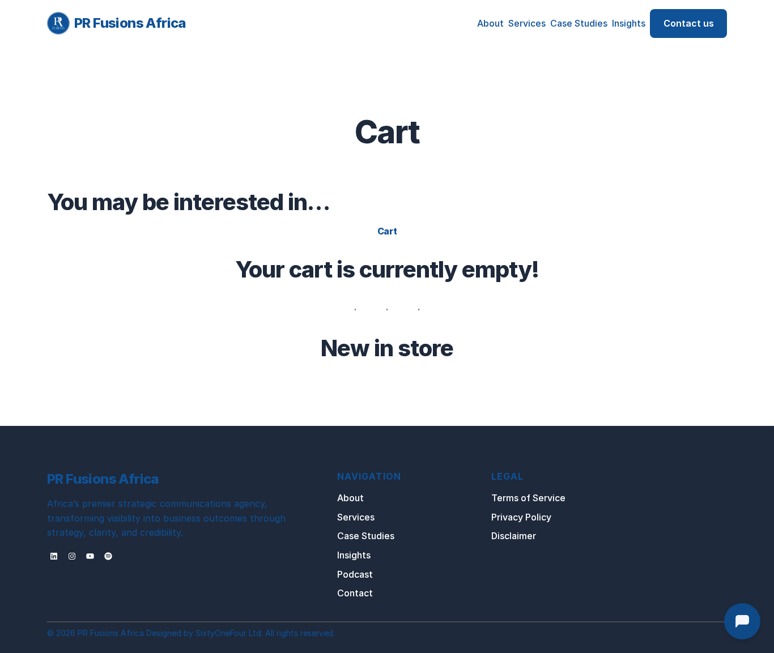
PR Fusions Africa (130, 23)
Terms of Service (528, 497)
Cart (387, 231)
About (350, 497)
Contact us (689, 23)
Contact (355, 593)
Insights (354, 555)
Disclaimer (513, 535)
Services (356, 517)
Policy (538, 517)
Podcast (355, 574)
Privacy (508, 517)
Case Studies (365, 535)
